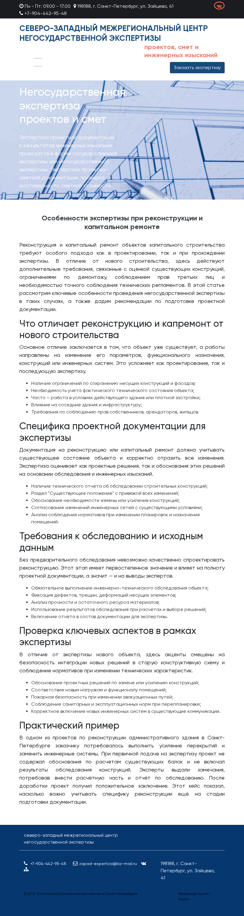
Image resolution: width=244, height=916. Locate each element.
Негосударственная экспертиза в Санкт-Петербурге (92, 894)
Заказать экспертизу (197, 67)
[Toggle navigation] (38, 62)
